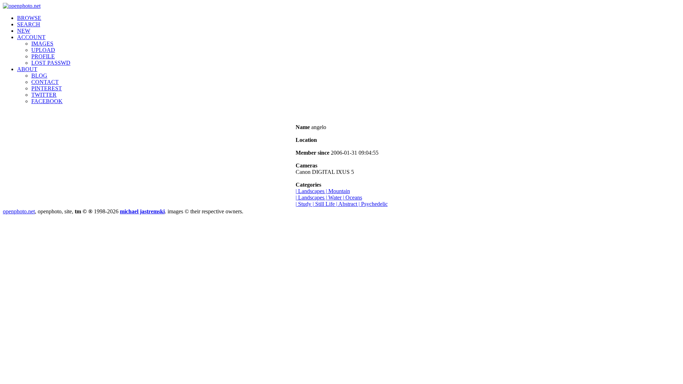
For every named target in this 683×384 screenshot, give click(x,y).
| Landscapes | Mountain (323, 191)
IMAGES (42, 44)
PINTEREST (46, 88)
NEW (23, 31)
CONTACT (45, 82)
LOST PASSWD (50, 63)
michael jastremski (142, 211)
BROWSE (29, 18)
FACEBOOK (47, 101)
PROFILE (43, 56)
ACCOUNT (31, 37)
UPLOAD (43, 50)
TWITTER (44, 95)
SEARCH (28, 24)
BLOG (39, 76)
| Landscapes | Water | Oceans (329, 197)
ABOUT (27, 69)
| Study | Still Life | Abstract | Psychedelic (342, 204)
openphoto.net (19, 211)
